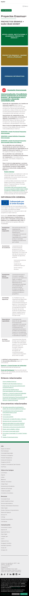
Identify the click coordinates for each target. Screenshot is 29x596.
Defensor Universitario (6, 481)
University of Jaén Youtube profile (1, 574)
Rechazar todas (15, 594)
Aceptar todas (24, 594)
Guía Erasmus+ (7, 414)
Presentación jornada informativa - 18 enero (14, 419)
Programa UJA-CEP (5, 462)
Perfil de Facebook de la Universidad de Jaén (7, 574)
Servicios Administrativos (7, 503)
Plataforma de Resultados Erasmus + (12, 383)
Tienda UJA (3, 547)
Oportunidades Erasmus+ (9, 381)
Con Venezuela (6, 10)
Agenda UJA (4, 529)
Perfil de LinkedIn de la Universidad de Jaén (10, 574)
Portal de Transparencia (6, 457)
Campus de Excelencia (6, 460)
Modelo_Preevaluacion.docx (10, 437)
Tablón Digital (4, 508)
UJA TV (2, 538)
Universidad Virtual (5, 499)
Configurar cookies (5, 594)
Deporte (3, 475)
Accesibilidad (8, 568)
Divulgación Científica (6, 543)
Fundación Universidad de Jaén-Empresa (10, 464)
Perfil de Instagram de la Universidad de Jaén (16, 574)
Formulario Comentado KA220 (11, 431)
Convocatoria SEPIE (8, 416)
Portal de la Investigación (7, 455)
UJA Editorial (4, 521)
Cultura (2, 477)
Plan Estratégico (5, 451)
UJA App (3, 517)
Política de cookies (16, 570)
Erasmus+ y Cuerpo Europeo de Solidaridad (13, 365)
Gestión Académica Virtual (7, 501)
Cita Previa (3, 466)
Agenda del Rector (5, 532)
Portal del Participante (7, 370)
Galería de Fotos (5, 541)
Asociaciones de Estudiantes (7, 486)
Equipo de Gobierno (5, 448)
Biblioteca (3, 479)
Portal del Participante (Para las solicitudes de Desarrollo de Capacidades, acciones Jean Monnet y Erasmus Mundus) (15, 398)
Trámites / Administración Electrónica (9, 505)
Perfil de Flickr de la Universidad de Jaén (19, 574)
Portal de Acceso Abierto (7, 519)
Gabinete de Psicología (6, 488)
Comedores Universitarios (7, 493)
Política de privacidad (6, 570)
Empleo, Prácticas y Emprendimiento (10, 510)
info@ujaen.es (4, 567)
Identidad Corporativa (6, 545)
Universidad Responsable (7, 453)
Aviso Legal (14, 568)
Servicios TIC (4, 514)
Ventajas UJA (4, 550)
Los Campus (4, 472)
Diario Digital (4, 534)
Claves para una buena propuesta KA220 (14, 427)
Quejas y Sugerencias (16, 571)
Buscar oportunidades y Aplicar (11, 429)
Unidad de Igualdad (5, 490)
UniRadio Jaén (4, 536)
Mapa (2, 568)
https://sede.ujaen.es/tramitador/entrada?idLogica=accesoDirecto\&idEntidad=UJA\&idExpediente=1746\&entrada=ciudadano (16, 189)
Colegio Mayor (4, 484)
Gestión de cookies (5, 571)
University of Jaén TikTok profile (4, 574)
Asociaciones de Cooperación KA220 (12, 421)
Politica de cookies (15, 587)
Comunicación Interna (6, 527)
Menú (25, 6)
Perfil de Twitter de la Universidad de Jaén (13, 574)
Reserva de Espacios (6, 512)
